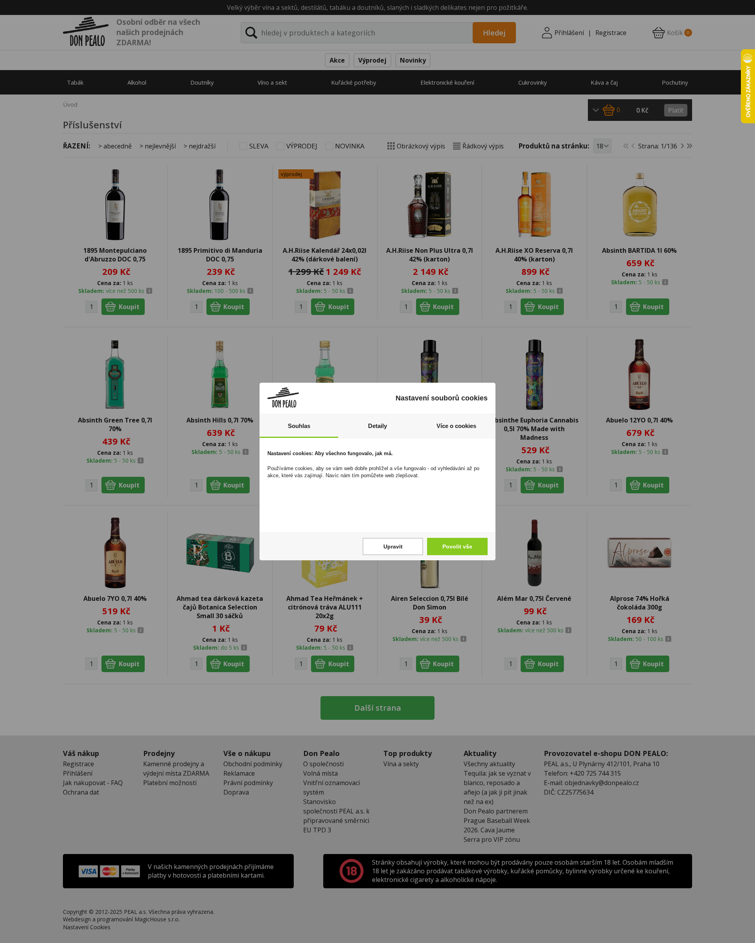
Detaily (377, 425)
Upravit (393, 546)
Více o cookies (456, 425)
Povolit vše (457, 546)
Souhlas (299, 425)
